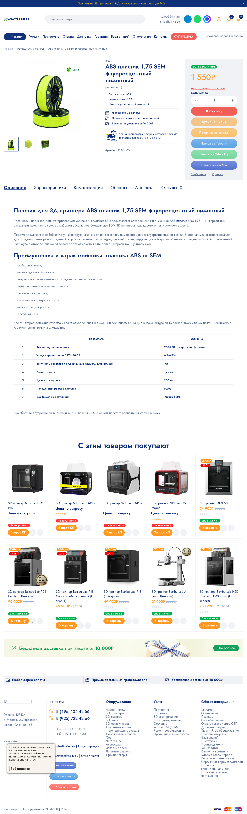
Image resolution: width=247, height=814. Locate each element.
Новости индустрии (214, 734)
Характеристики (50, 187)
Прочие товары (116, 755)
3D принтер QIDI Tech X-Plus (76, 503)
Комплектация (88, 187)
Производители (212, 744)
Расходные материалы (30, 49)
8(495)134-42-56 (170, 22)
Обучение (160, 723)
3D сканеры (114, 716)
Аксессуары (114, 744)
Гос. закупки (209, 748)
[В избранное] (198, 174)
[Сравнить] (217, 174)
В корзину (214, 111)
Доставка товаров (213, 727)
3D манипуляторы (118, 723)
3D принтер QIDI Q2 (214, 503)
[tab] (15, 187)
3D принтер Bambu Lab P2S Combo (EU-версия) (27, 593)
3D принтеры (115, 713)
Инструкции (209, 741)
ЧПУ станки (114, 741)
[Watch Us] (5, 736)
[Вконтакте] (17, 736)
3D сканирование (166, 716)
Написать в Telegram (214, 143)
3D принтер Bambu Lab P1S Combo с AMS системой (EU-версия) (76, 596)
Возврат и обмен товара (217, 758)
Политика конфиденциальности (215, 767)
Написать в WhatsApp (214, 154)
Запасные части (116, 748)
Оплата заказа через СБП (219, 723)
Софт (109, 737)
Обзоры (118, 187)
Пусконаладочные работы (171, 734)
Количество (199, 93)
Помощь (207, 716)
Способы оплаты (212, 720)
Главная (8, 49)
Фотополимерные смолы (123, 730)
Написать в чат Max (214, 165)
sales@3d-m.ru (170, 16)
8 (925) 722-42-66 (73, 718)
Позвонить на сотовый (214, 132)
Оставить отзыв (113, 87)
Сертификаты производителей (222, 762)
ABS (128, 94)
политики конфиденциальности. (30, 758)
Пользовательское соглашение (214, 774)
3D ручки (112, 720)
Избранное (231, 16)
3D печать (160, 713)
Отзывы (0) (172, 187)
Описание (15, 187)
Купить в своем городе (216, 755)
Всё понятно (20, 768)
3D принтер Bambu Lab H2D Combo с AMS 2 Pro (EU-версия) (219, 596)
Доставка (144, 187)
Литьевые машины (118, 751)
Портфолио (161, 709)
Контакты (207, 709)
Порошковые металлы (121, 734)
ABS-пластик (178, 221)
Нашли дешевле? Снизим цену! (208, 88)
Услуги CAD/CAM (166, 727)
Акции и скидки (117, 709)
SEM (107, 61)
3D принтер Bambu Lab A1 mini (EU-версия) (170, 593)
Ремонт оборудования (169, 730)
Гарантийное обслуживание (220, 730)
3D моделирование (167, 720)
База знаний (209, 737)
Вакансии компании (214, 751)
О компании (209, 713)
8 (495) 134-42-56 (73, 711)
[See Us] (11, 736)
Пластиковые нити (118, 727)
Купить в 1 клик (214, 121)
